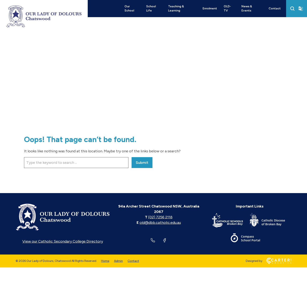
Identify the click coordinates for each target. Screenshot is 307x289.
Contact (275, 8)
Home (105, 261)
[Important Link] (231, 221)
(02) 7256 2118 (160, 217)
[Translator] (301, 8)
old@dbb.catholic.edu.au (160, 222)
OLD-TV (227, 8)
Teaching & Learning (176, 8)
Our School (129, 8)
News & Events (246, 8)
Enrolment (210, 8)
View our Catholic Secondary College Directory (62, 241)
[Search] (292, 8)
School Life (151, 8)
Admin (118, 261)
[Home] (62, 217)
